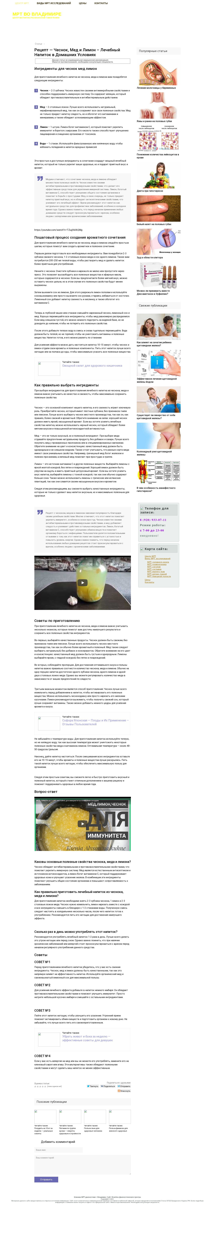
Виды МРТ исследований (158, 558)
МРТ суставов (154, 569)
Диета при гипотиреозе (150, 191)
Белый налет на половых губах (154, 224)
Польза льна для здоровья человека (93, 1129)
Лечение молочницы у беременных (156, 88)
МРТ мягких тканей (157, 574)
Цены (147, 579)
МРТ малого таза (156, 571)
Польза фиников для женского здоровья (118, 1129)
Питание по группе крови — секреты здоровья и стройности (70, 1131)
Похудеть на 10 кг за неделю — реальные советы (43, 1131)
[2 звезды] (38, 1086)
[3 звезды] (40, 1086)
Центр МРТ (150, 556)
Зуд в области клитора (150, 257)
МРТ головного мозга (158, 562)
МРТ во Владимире (37, 14)
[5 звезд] (45, 1086)
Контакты (149, 582)
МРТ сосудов (154, 566)
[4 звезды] (43, 1086)
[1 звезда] (35, 1086)
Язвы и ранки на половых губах (154, 121)
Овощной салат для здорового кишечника (92, 365)
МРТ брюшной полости (159, 576)
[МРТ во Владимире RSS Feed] (5, 1200)
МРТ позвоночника (156, 564)
